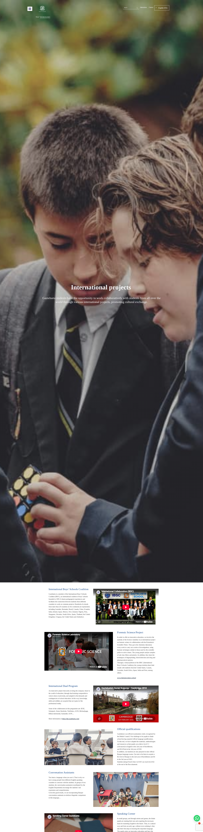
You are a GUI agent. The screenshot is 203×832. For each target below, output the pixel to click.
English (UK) (162, 8)
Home (37, 17)
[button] (197, 818)
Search (125, 7)
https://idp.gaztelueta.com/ (70, 719)
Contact (151, 7)
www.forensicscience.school (126, 678)
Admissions (143, 7)
